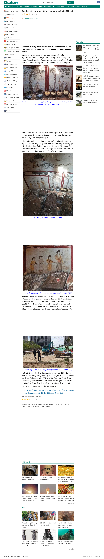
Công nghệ (19, 6)
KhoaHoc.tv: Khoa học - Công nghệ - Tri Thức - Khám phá (13, 2)
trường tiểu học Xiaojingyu (43, 406)
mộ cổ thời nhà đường (62, 404)
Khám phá (27, 18)
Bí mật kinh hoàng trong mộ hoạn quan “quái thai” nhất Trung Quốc (49, 390)
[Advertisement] (48, 32)
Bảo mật (13, 556)
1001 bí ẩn (70, 6)
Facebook (25, 556)
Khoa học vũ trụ (59, 6)
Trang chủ (9, 6)
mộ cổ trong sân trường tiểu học (45, 404)
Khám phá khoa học (31, 6)
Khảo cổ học (34, 18)
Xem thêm (71, 503)
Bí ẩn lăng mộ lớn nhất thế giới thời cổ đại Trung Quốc (43, 393)
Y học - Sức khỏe (82, 6)
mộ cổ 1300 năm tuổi (28, 406)
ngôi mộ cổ (31, 404)
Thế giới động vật (46, 6)
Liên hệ (19, 556)
